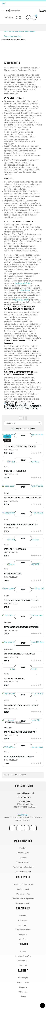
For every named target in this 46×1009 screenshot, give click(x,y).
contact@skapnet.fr (26, 793)
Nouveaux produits (23, 903)
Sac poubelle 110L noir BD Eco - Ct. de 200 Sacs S (21, 705)
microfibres (24, 290)
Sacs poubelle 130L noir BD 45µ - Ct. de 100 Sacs (21, 600)
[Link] (26, 828)
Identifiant (23, 965)
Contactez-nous (23, 961)
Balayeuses (23, 934)
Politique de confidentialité (23, 867)
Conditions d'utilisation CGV (23, 884)
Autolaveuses (23, 920)
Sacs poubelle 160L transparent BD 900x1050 (20, 732)
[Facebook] (12, 828)
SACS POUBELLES (11, 450)
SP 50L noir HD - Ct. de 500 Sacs (15, 471)
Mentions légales (23, 853)
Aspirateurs (23, 925)
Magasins (23, 987)
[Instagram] (43, 3)
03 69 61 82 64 (24, 797)
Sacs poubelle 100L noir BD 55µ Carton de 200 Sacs (22, 498)
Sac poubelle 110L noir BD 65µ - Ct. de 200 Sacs (21, 524)
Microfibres (23, 939)
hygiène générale (22, 283)
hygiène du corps (21, 299)
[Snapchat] (34, 828)
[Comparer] (40, 442)
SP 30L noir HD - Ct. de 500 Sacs (15, 549)
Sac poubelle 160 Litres (12, 573)
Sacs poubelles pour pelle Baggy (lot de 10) (20, 446)
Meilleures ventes (23, 894)
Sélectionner (23, 423)
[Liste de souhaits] (28, 17)
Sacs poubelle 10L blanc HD (14, 678)
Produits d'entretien (23, 930)
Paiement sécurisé (23, 862)
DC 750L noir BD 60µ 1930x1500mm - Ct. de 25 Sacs (21, 627)
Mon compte (23, 978)
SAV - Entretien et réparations (23, 899)
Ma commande (23, 982)
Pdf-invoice (23, 992)
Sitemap (23, 997)
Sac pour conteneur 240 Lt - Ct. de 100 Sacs (19, 654)
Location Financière (23, 956)
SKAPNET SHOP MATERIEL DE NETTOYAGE (13, 40)
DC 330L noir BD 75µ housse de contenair (19, 756)
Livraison (23, 848)
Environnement (23, 889)
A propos (23, 857)
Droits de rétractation (23, 872)
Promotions (23, 916)
